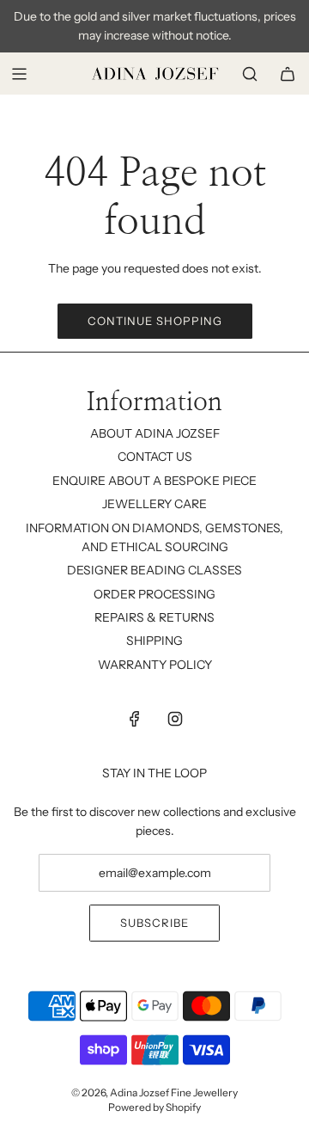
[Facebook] (135, 719)
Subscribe (154, 923)
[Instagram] (175, 719)
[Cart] (287, 74)
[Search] (250, 74)
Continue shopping (155, 321)
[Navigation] (19, 74)
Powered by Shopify (154, 1107)
